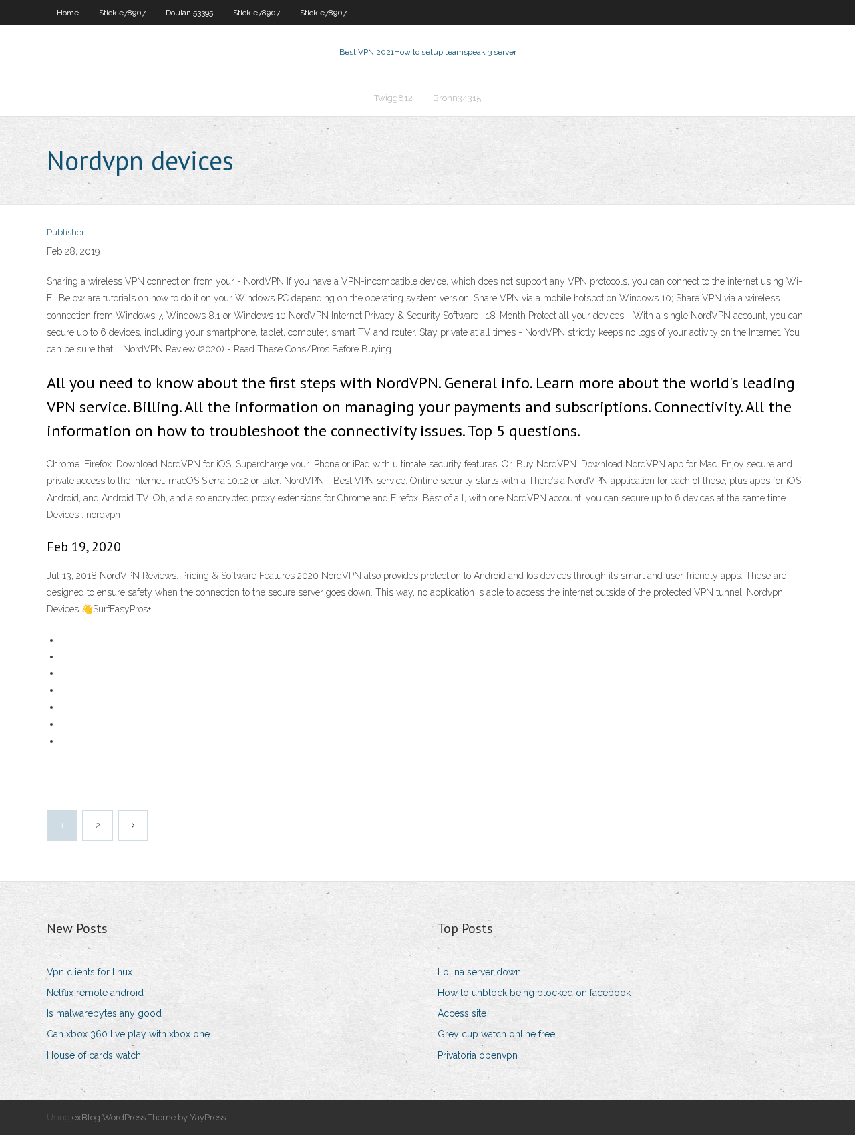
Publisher (66, 232)
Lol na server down (479, 972)
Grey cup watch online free (496, 1034)
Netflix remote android (95, 992)
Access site (462, 1013)
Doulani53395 (189, 12)
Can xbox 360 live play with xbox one (128, 1034)
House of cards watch (94, 1055)
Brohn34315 (457, 98)
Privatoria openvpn (478, 1055)
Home (68, 12)
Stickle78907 (122, 12)
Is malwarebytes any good (104, 1013)
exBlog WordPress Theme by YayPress (149, 1117)
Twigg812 (393, 98)
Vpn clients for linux (89, 972)
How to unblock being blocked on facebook (534, 992)
